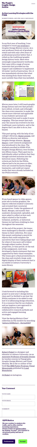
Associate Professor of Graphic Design (18, 357)
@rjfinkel (6, 375)
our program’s (23, 46)
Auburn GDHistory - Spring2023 (16, 323)
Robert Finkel (8, 352)
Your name (6, 394)
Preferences (9, 441)
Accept (23, 441)
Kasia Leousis (24, 136)
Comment (5, 408)
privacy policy (21, 429)
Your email (6, 400)
